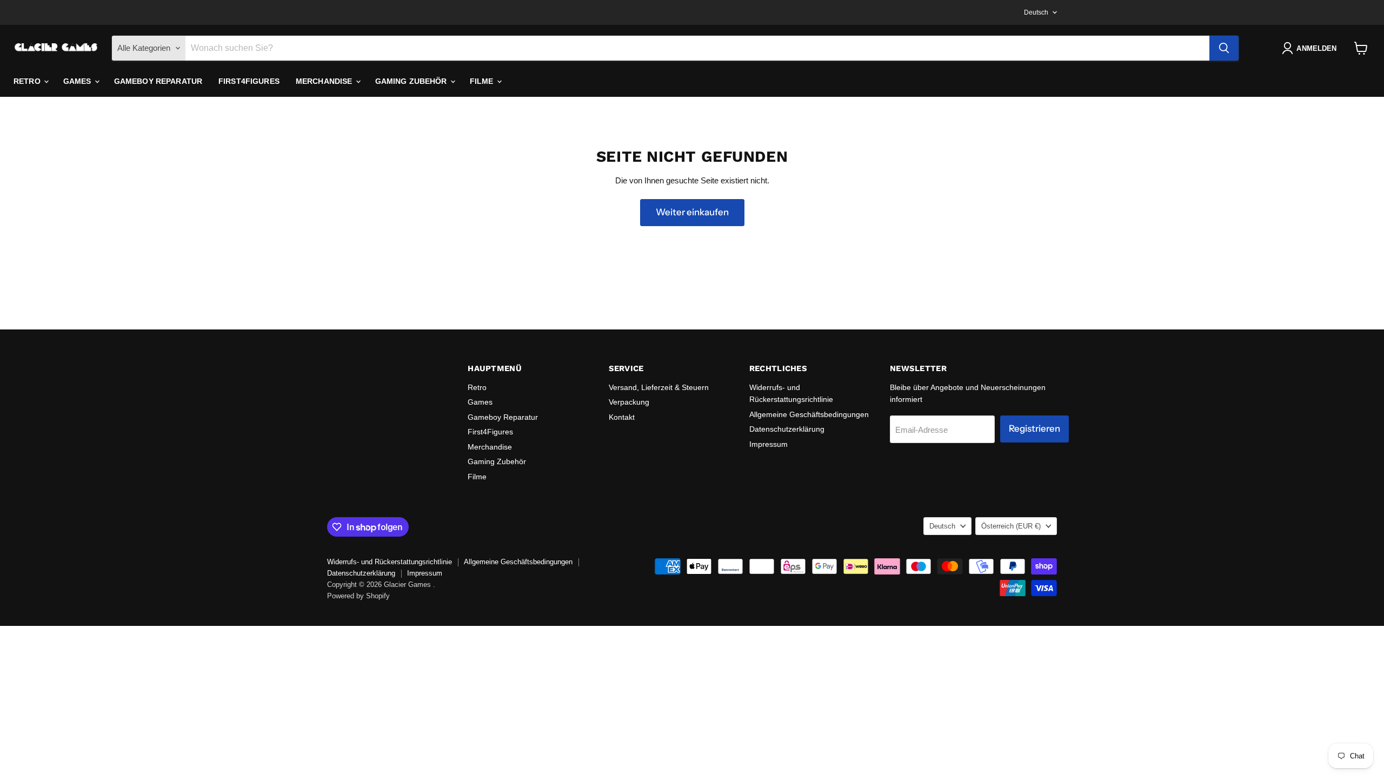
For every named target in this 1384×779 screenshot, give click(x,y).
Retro (28, 81)
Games (78, 81)
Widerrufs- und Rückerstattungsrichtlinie (389, 562)
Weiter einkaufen (692, 212)
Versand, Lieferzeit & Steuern (659, 387)
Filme (483, 81)
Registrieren (1034, 428)
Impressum (768, 444)
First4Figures (249, 81)
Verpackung (629, 402)
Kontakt (622, 417)
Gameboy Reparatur (158, 81)
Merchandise (325, 81)
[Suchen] (1224, 48)
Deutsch (1036, 12)
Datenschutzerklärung (786, 429)
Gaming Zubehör (412, 81)
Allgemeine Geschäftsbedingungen (809, 414)
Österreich (1011, 526)
